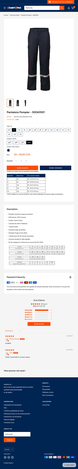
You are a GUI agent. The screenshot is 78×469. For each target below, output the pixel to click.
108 (57, 129)
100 (46, 129)
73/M (16, 142)
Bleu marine (8, 150)
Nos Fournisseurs (47, 395)
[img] (9, 336)
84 (24, 129)
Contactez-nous (9, 422)
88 (30, 129)
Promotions (46, 386)
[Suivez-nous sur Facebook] (5, 457)
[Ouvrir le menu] (5, 8)
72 (9, 129)
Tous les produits (14, 15)
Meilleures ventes (47, 392)
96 (40, 129)
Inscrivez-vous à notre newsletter (62, 2)
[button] (28, 310)
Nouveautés (46, 389)
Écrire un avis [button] (39, 324)
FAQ (5, 408)
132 (21, 134)
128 (15, 134)
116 (68, 129)
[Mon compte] (69, 8)
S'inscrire (9, 440)
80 (19, 129)
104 (51, 129)
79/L (22, 142)
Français (7, 449)
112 (63, 129)
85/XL (29, 142)
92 (35, 129)
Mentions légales (9, 419)
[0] (72, 8)
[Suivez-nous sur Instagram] (8, 457)
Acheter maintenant (55, 168)
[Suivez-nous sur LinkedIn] (12, 457)
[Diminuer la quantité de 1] (16, 161)
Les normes (46, 405)
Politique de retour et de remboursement (17, 414)
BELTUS (9, 116)
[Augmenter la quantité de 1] (26, 161)
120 (9, 134)
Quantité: (10, 161)
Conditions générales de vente (13, 411)
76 (14, 129)
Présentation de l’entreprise (12, 405)
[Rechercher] (62, 8)
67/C (9, 142)
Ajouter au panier (22, 168)
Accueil (6, 15)
